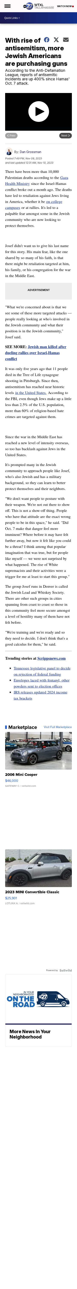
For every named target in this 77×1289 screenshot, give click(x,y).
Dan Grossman (30, 152)
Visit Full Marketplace (58, 727)
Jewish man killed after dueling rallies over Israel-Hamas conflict (35, 352)
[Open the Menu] (7, 6)
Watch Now (64, 6)
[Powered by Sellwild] (65, 970)
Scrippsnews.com (51, 658)
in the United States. (31, 392)
